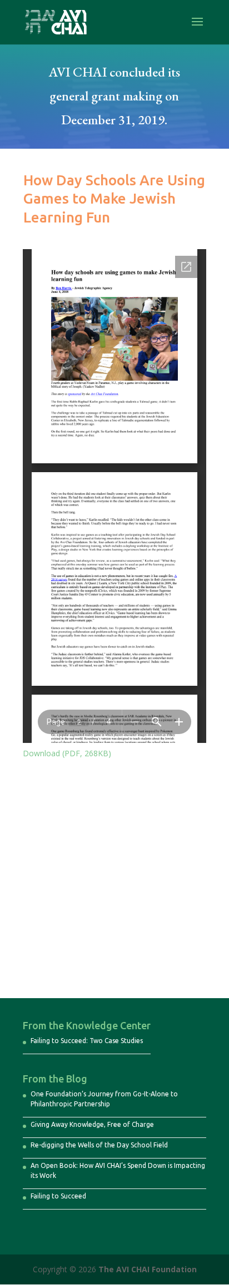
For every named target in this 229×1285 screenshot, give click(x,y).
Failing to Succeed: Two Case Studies (87, 1040)
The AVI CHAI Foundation (147, 1269)
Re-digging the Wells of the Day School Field (99, 1145)
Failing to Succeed (58, 1196)
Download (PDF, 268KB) (67, 753)
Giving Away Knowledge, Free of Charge (92, 1124)
